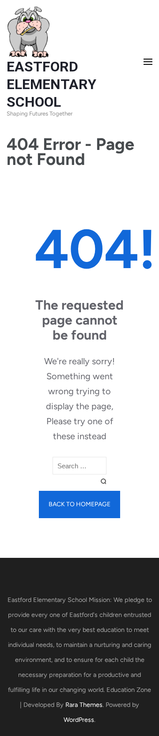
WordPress (79, 720)
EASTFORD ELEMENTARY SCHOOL (51, 84)
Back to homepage (79, 504)
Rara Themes (83, 705)
